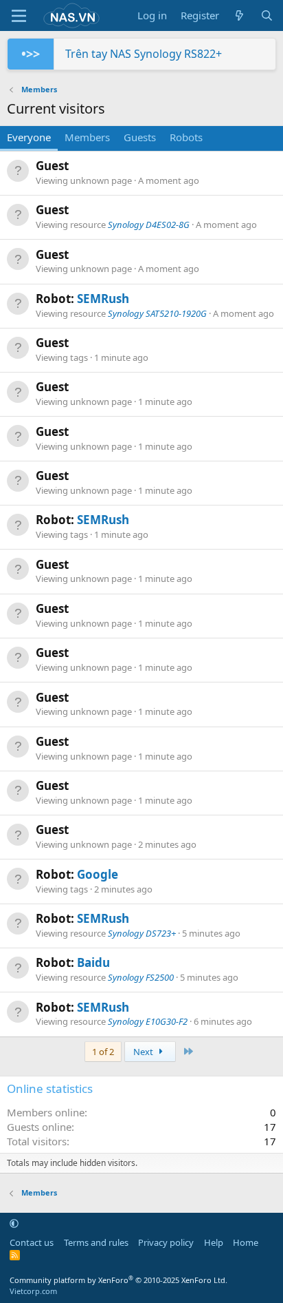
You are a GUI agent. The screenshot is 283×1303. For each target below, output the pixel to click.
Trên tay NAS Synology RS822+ (143, 53)
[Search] (266, 15)
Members (87, 137)
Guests (140, 137)
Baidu (93, 962)
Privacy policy (166, 1242)
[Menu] (19, 16)
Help (213, 1242)
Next (144, 1051)
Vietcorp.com (33, 1291)
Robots (186, 137)
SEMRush (103, 298)
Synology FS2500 (141, 977)
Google (97, 874)
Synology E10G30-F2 (148, 1021)
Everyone (29, 137)
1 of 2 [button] (103, 1051)
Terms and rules (96, 1242)
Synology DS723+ (142, 933)
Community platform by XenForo (118, 1280)
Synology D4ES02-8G (149, 224)
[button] (14, 1223)
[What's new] (239, 15)
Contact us (32, 1242)
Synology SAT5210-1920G (157, 313)
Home (245, 1242)
